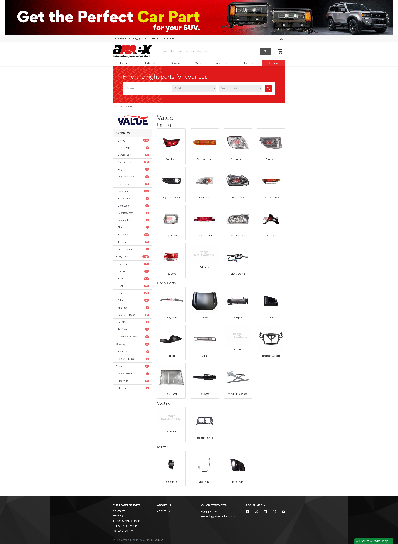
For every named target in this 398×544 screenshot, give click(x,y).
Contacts (169, 38)
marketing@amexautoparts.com (219, 516)
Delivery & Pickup (125, 526)
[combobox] (148, 88)
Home (118, 106)
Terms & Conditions (126, 521)
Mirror (198, 63)
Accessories (222, 63)
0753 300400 (209, 511)
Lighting (124, 63)
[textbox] (131, 88)
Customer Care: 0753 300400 (131, 38)
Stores (155, 38)
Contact (119, 511)
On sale (273, 63)
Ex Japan (249, 63)
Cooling (175, 63)
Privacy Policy (123, 531)
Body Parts (150, 63)
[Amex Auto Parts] (132, 51)
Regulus (159, 540)
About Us (163, 511)
